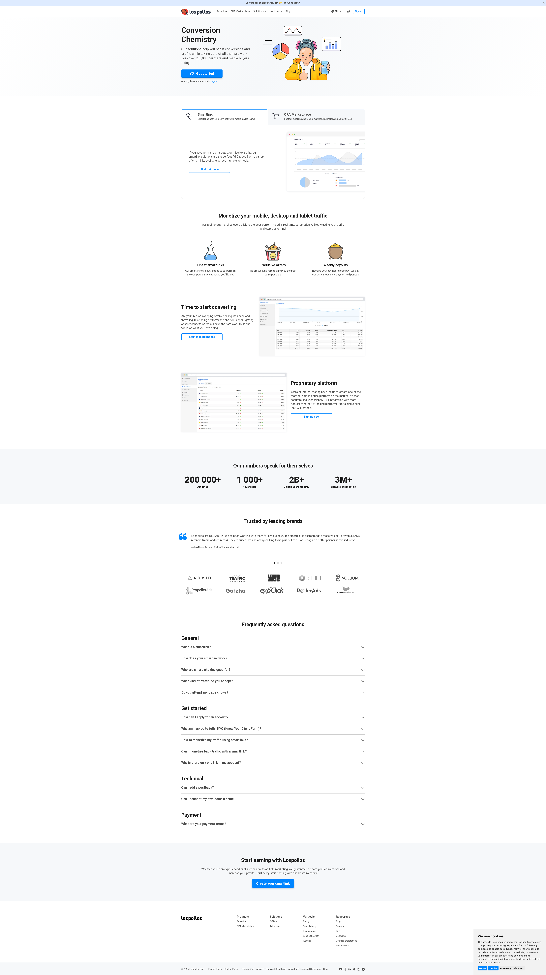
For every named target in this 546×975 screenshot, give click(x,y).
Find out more (209, 169)
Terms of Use (247, 969)
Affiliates (274, 921)
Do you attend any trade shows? (204, 692)
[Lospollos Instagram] (358, 969)
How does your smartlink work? (204, 658)
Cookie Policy (231, 969)
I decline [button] (493, 968)
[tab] (224, 117)
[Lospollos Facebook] (345, 969)
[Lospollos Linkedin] (349, 969)
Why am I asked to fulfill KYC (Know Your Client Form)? (221, 729)
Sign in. (215, 81)
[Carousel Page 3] (281, 563)
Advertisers (276, 926)
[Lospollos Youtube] (341, 969)
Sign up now (311, 416)
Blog (288, 11)
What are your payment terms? (203, 824)
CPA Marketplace (240, 11)
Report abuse (342, 945)
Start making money (202, 337)
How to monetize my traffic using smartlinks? (214, 740)
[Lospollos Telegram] (363, 969)
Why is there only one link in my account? (211, 763)
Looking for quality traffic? (273, 2)
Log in (348, 11)
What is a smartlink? (196, 647)
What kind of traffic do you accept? (207, 681)
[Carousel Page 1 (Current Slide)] (274, 563)
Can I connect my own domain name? (208, 799)
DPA (325, 969)
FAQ (338, 931)
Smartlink (222, 11)
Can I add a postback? (197, 788)
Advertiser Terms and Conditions (304, 969)
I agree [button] (482, 968)
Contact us (341, 936)
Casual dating (309, 926)
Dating (306, 921)
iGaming (307, 940)
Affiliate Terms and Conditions (271, 969)
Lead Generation (311, 936)
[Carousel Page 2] (278, 563)
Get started (204, 74)
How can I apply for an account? (204, 717)
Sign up (359, 11)
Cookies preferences (346, 940)
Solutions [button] (258, 11)
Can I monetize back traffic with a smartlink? (214, 751)
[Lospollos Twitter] (353, 969)
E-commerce (309, 931)
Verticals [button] (275, 11)
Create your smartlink (273, 883)
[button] (336, 11)
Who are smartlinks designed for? (205, 670)
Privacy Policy (215, 969)
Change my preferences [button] (512, 968)
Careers (340, 926)
